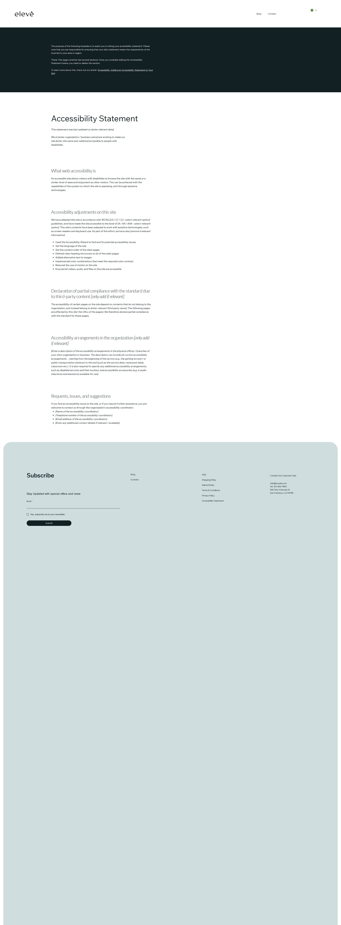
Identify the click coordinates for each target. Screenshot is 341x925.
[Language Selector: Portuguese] (313, 10)
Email (30, 501)
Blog (133, 474)
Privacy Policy (208, 495)
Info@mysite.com (278, 483)
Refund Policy (208, 485)
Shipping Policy (209, 479)
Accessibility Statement (213, 500)
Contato (135, 479)
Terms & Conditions (211, 490)
